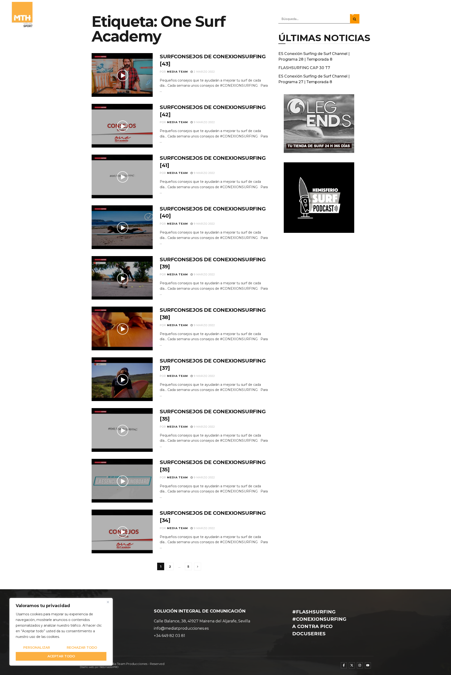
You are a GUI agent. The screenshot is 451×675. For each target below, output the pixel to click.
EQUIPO (256, 14)
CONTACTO (427, 14)
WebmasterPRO (108, 667)
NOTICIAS (278, 14)
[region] (61, 632)
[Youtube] (368, 665)
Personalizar (36, 647)
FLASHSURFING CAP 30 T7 (304, 68)
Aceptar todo (61, 656)
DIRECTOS (400, 14)
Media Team (177, 71)
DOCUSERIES (372, 14)
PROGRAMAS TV (309, 14)
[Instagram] (360, 665)
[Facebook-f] (344, 665)
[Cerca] (108, 602)
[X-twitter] (352, 665)
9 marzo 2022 (204, 122)
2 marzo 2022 (204, 71)
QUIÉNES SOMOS (226, 14)
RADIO (342, 14)
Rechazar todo (82, 647)
